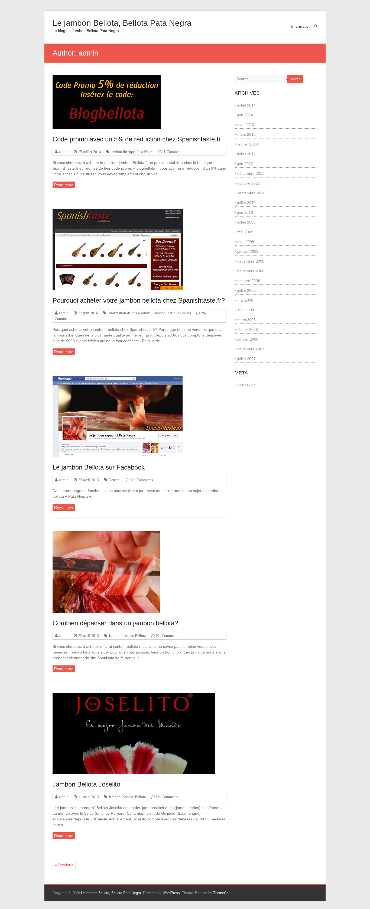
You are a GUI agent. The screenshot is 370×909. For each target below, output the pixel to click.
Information (301, 26)
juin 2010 (245, 212)
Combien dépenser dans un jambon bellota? (115, 623)
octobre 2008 (248, 281)
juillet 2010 (246, 202)
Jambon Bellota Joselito (86, 784)
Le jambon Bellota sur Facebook (99, 467)
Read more (63, 185)
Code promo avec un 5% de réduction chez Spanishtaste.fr (137, 139)
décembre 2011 (250, 173)
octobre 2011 (248, 183)
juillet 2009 (246, 222)
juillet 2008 (246, 290)
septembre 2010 (251, 193)
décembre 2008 (250, 261)
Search (295, 79)
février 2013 (247, 144)
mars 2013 (246, 134)
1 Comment (172, 152)
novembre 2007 (250, 349)
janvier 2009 (247, 251)
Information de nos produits (129, 313)
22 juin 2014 (88, 313)
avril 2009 (245, 242)
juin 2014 (245, 115)
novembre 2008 (250, 271)
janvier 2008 (247, 339)
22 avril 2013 (88, 636)
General (115, 480)
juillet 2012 (246, 154)
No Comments (142, 480)
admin (64, 152)
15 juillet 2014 (89, 152)
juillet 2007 (246, 359)
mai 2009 (245, 232)
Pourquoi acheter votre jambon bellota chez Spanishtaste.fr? (139, 300)
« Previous (64, 865)
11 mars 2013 (88, 797)
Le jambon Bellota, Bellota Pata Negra (122, 22)
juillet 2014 (246, 105)
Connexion (246, 385)
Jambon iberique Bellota (172, 313)
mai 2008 (245, 300)
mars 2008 (246, 320)
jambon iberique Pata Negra (132, 152)
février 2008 (247, 329)
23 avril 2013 (88, 480)
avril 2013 (245, 124)
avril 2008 (245, 310)
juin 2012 (245, 163)
